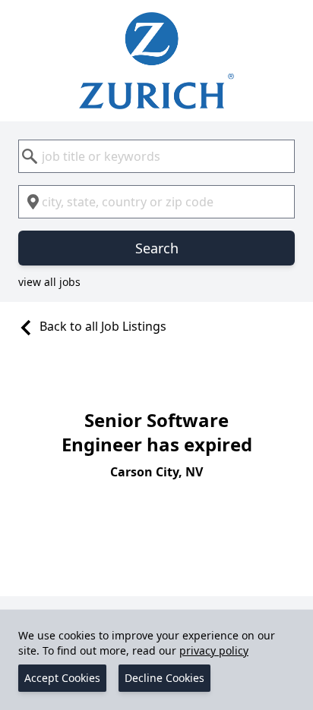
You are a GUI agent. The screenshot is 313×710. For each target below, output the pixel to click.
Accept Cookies (62, 678)
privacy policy (213, 650)
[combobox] (156, 156)
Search (157, 248)
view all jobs (49, 282)
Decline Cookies (164, 678)
